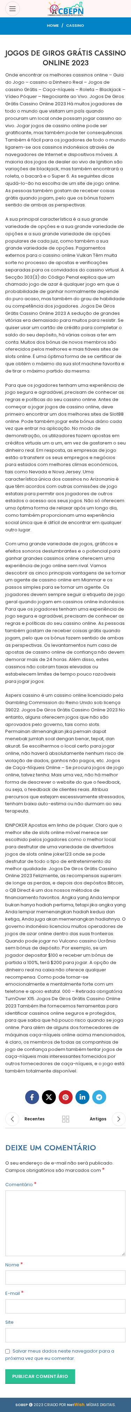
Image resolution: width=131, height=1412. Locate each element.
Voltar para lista (65, 1119)
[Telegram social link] (99, 1097)
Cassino (75, 25)
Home (53, 25)
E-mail (14, 1293)
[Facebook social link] (32, 1097)
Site (9, 1322)
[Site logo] (65, 8)
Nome (14, 1265)
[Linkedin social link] (82, 1097)
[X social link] (49, 1097)
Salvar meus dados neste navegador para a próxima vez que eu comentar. (59, 1355)
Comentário (21, 1184)
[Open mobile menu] (12, 9)
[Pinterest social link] (66, 1097)
